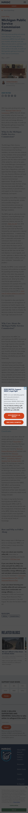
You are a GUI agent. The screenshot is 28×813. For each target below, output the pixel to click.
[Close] (25, 388)
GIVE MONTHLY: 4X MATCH (14, 415)
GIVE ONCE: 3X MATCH (14, 422)
